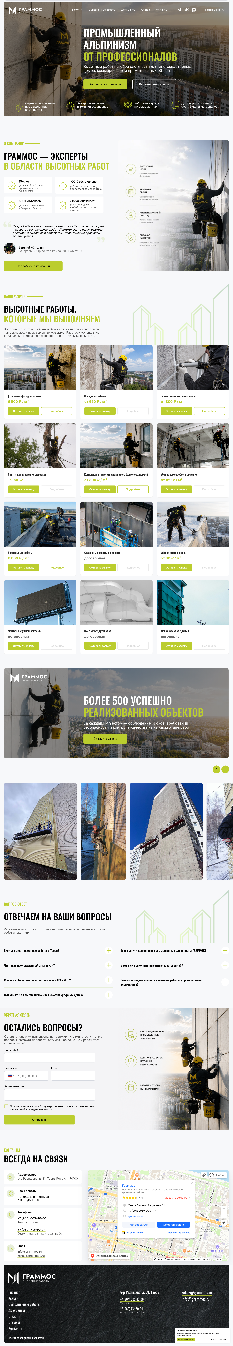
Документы (128, 9)
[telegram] (179, 9)
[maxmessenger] (193, 9)
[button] (154, 84)
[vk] (186, 9)
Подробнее (56, 411)
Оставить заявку (23, 411)
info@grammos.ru (29, 1251)
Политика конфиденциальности (26, 1338)
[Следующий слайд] (225, 769)
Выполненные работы (102, 9)
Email (54, 1068)
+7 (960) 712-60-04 (31, 1230)
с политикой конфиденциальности (31, 1109)
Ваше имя (11, 1050)
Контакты (161, 9)
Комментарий (14, 1086)
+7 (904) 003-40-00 (31, 1218)
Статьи (145, 9)
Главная (14, 1292)
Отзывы (14, 1322)
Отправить (39, 1119)
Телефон (10, 1068)
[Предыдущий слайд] (216, 769)
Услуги (76, 9)
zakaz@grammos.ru (31, 1256)
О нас (12, 1316)
